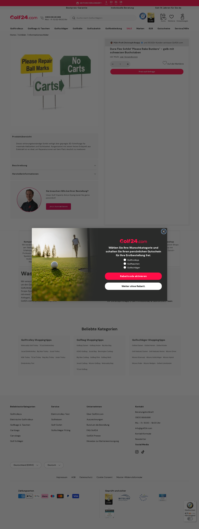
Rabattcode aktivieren (133, 276)
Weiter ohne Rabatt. (133, 286)
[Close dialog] (163, 231)
